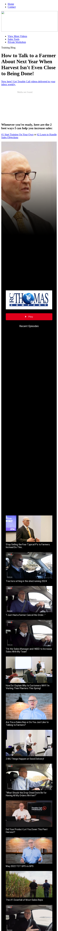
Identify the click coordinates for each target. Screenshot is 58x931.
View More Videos (17, 36)
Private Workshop (17, 42)
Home (11, 4)
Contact (12, 7)
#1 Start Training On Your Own (17, 134)
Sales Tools (13, 39)
